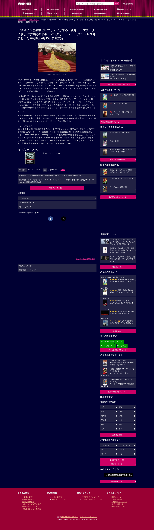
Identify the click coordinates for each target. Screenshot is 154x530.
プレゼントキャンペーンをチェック (117, 84)
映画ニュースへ (117, 267)
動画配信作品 (101, 13)
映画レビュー (117, 331)
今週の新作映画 (78, 9)
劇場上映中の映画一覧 (117, 160)
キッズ (121, 449)
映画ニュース (54, 13)
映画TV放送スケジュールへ (117, 392)
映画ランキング (125, 9)
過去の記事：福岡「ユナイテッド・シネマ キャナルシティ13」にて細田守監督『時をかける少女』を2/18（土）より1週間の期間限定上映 (56, 181)
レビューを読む (125, 13)
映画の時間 (22, 20)
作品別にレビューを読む (31, 509)
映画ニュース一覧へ (56, 188)
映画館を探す (30, 13)
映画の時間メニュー (29, 9)
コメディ (104, 454)
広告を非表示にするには (85, 259)
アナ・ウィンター (25, 198)
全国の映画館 (57, 497)
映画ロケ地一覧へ (117, 464)
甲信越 (103, 420)
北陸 (120, 420)
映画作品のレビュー (30, 506)
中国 (102, 424)
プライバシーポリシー (88, 517)
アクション (105, 445)
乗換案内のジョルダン (69, 517)
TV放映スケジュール (119, 502)
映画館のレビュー (59, 499)
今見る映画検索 (127, 4)
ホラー (121, 454)
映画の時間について (118, 481)
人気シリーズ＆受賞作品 (31, 504)
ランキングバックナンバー (92, 499)
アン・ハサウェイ (25, 207)
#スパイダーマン (107, 342)
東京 (102, 407)
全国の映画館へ (117, 435)
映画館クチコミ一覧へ (117, 460)
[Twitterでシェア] (63, 218)
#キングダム (121, 346)
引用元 (63, 170)
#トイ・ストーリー (107, 346)
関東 (120, 407)
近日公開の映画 (101, 9)
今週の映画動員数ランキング (111, 122)
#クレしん (119, 342)
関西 (102, 411)
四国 (120, 424)
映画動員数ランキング (90, 497)
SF (102, 449)
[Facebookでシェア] (50, 218)
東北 (120, 416)
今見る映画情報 (117, 504)
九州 (102, 429)
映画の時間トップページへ (28, 270)
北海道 (103, 416)
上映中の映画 (54, 9)
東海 (120, 411)
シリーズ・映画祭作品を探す (118, 350)
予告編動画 (78, 13)
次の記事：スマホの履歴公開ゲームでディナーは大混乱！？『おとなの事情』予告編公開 (50, 175)
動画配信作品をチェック (117, 197)
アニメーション (124, 445)
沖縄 (120, 429)
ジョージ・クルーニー (26, 202)
